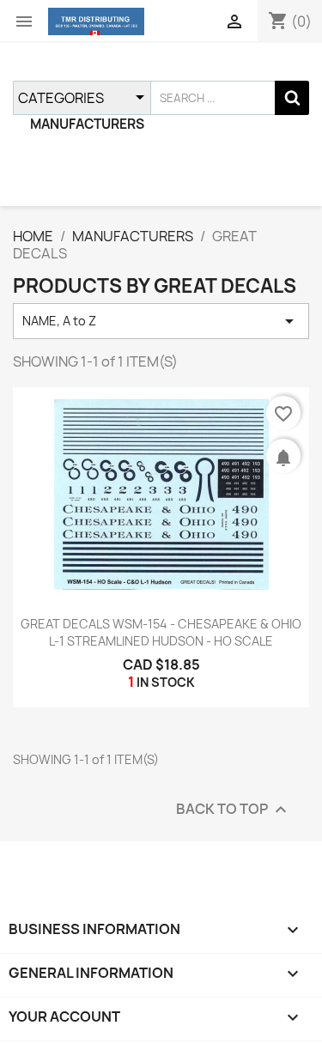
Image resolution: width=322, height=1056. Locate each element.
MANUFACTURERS (87, 124)
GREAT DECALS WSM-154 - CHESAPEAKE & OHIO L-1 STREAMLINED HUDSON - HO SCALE (161, 632)
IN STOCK (166, 682)
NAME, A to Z (161, 321)
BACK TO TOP (233, 810)
